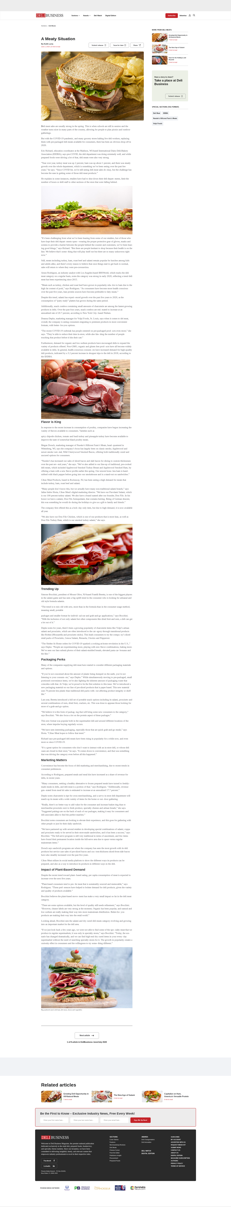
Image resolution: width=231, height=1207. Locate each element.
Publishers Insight (115, 1155)
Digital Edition (110, 15)
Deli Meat (156, 113)
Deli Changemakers (148, 1139)
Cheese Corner (115, 1150)
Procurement (114, 1158)
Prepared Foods (115, 1161)
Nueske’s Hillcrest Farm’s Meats (165, 118)
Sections (44, 26)
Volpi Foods (157, 123)
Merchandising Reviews (117, 1145)
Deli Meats (52, 26)
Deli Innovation (146, 1142)
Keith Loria (48, 44)
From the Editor (115, 1153)
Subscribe (171, 15)
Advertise (183, 15)
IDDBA (165, 113)
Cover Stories (114, 1139)
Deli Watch (98, 15)
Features (112, 1142)
